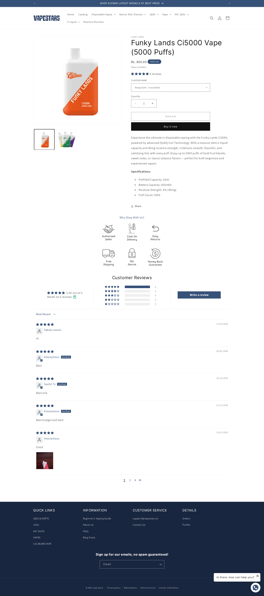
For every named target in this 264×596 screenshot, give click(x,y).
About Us (88, 524)
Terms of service (147, 587)
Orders (186, 518)
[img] (45, 324)
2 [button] (130, 480)
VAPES (36, 537)
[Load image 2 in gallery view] (66, 139)
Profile (186, 524)
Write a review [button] (199, 295)
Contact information (168, 587)
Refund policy (130, 587)
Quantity (135, 96)
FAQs (86, 531)
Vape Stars (98, 587)
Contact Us (139, 524)
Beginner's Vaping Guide (97, 518)
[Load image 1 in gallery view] (44, 139)
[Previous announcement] (34, 3)
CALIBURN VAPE (42, 543)
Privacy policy (114, 587)
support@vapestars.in (145, 518)
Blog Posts (89, 537)
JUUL (36, 524)
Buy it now (170, 126)
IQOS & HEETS (41, 518)
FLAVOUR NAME (139, 80)
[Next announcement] (229, 3)
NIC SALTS (38, 531)
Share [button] (138, 206)
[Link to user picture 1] (44, 460)
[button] (103, 14)
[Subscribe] (160, 564)
